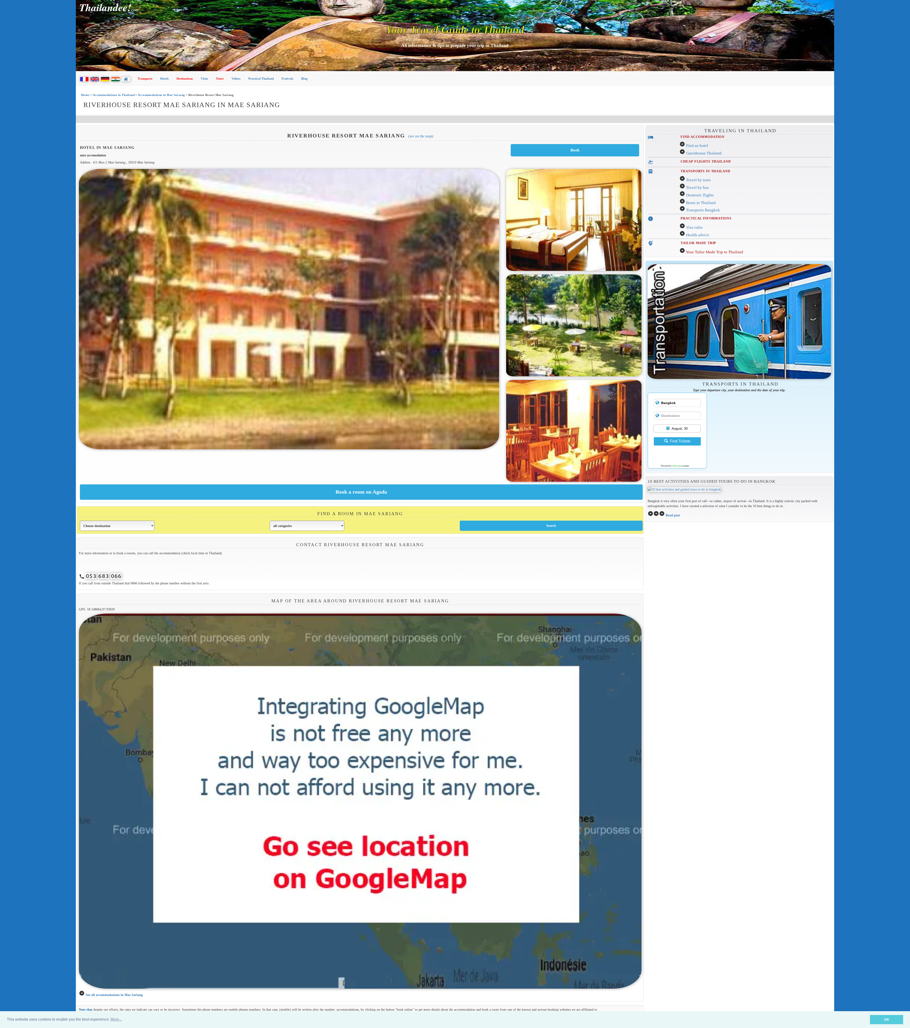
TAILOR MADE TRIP (698, 243)
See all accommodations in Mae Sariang (114, 995)
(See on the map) (420, 136)
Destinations (185, 78)
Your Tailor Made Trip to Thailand (714, 252)
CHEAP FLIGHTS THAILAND (706, 161)
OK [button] (886, 1019)
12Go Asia (677, 466)
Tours (220, 78)
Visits (204, 78)
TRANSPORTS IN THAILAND (705, 171)
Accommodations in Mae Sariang (161, 95)
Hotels (164, 78)
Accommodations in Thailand (114, 95)
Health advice (697, 235)
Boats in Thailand (701, 202)
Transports (145, 78)
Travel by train (698, 180)
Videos (236, 78)
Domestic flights (700, 195)
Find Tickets (680, 441)
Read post (673, 515)
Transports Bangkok (703, 210)
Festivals (287, 78)
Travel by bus (697, 187)
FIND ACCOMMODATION (702, 137)
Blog (304, 78)
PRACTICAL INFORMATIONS (706, 218)
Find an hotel (697, 145)
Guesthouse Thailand (704, 153)
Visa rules (694, 227)
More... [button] (116, 1019)
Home (85, 95)
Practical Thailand (261, 78)
